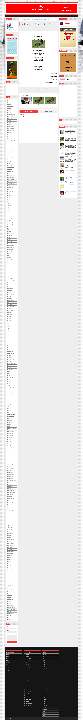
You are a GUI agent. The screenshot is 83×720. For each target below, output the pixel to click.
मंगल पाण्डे (45, 689)
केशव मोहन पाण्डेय (10, 187)
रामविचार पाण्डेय (10, 508)
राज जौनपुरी (10, 484)
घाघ (8, 216)
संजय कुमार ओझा (10, 557)
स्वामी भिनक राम (10, 605)
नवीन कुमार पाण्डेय (10, 351)
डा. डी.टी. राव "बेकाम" (11, 263)
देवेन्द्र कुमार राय (10, 334)
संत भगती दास (10, 569)
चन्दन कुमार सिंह (10, 222)
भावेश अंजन (10, 420)
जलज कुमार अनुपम (11, 247)
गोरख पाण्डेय (10, 214)
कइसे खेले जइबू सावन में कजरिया (70, 137)
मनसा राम (9, 439)
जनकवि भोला (10, 243)
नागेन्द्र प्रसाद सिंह (11, 353)
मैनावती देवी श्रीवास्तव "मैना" (12, 464)
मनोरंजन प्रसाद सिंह (11, 443)
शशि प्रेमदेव (10, 547)
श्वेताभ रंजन (10, 555)
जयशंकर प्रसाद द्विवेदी (11, 245)
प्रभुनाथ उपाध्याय (10, 381)
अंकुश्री (9, 100)
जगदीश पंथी (10, 237)
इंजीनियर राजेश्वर (10, 155)
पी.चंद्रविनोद (10, 371)
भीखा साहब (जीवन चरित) (69, 144)
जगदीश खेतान (10, 235)
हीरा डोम (9, 617)
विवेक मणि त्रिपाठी (10, 533)
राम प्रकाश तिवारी (10, 494)
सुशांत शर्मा (9, 597)
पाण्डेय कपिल (10, 369)
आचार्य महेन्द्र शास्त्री (11, 138)
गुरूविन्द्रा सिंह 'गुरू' (11, 205)
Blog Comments (30, 111)
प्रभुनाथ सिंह (10, 385)
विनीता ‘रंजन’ (10, 531)
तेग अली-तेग (10, 308)
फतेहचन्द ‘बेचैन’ (10, 397)
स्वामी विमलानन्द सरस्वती (11, 607)
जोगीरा (45, 670)
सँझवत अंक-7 (67, 163)
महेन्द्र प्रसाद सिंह (10, 451)
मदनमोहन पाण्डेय (10, 437)
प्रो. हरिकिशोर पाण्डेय (11, 395)
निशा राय (9, 355)
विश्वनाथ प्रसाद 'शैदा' (11, 539)
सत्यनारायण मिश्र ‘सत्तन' (11, 579)
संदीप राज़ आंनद (10, 575)
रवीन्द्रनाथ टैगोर (10, 476)
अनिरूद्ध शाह (10, 110)
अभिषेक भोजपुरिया (10, 116)
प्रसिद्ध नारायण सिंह (11, 391)
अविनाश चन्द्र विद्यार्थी (11, 128)
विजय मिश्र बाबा (10, 525)
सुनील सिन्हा (10, 591)
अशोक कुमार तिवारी (11, 130)
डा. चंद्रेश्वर (10, 261)
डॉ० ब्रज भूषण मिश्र (11, 302)
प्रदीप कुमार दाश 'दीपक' (11, 377)
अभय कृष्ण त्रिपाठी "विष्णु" (12, 114)
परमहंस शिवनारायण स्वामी (11, 363)
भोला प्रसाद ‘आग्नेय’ (11, 431)
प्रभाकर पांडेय (10, 379)
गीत (44, 658)
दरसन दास (9, 312)
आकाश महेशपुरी (10, 136)
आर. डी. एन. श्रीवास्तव (11, 148)
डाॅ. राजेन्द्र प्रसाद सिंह (11, 271)
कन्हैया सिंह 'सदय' (10, 171)
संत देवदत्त (9, 567)
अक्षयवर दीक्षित (10, 104)
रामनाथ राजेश (10, 500)
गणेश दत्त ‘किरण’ (10, 195)
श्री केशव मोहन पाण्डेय (10, 31)
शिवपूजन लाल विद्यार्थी (11, 549)
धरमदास (9, 337)
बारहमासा (45, 683)
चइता (44, 662)
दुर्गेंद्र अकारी (10, 326)
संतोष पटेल (9, 573)
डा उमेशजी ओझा (10, 257)
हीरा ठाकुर (9, 615)
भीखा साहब (9, 426)
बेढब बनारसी (10, 408)
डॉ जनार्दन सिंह (10, 278)
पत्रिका (45, 678)
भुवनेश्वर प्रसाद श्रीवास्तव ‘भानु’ (11, 429)
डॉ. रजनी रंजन (10, 290)
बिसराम (9, 406)
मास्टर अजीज (10, 455)
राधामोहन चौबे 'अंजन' (11, 490)
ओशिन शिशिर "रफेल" (11, 163)
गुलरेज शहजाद (10, 207)
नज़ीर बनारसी (10, 343)
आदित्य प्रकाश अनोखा (11, 146)
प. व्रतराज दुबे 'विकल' (11, 359)
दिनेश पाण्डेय (10, 316)
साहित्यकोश (69, 1)
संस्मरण (26, 1)
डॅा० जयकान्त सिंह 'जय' (11, 273)
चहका (45, 666)
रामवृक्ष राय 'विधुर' (10, 510)
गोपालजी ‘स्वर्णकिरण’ (11, 211)
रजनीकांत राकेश (10, 472)
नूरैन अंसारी (10, 357)
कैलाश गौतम (10, 189)
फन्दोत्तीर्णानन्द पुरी (10, 398)
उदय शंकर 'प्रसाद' (11, 159)
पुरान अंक (48, 1)
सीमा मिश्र (9, 587)
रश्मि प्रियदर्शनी (10, 478)
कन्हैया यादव (10, 169)
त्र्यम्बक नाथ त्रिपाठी (11, 310)
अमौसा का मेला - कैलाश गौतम (70, 184)
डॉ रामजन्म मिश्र (10, 286)
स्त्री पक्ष (45, 713)
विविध (44, 701)
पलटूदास (9, 367)
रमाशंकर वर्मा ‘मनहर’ (11, 474)
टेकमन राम (9, 255)
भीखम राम (9, 424)
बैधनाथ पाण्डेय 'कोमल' (11, 414)
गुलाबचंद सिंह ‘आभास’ (11, 209)
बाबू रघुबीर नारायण (10, 404)
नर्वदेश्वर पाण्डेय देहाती (11, 349)
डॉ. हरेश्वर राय (10, 298)
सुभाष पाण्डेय (10, 593)
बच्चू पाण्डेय (9, 400)
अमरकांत (9, 120)
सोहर (44, 711)
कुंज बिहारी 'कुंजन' (10, 181)
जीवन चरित (17, 1)
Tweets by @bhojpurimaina (65, 122)
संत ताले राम (10, 565)
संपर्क (65, 1)
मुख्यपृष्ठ (7, 1)
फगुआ (45, 681)
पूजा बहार (9, 373)
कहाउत (35, 1)
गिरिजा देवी (9, 201)
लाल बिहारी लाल (10, 523)
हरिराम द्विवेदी (10, 611)
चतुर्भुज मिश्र (10, 220)
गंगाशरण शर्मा (10, 193)
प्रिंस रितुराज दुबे (10, 393)
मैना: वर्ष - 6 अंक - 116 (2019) (70, 150)
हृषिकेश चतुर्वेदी (10, 619)
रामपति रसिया (10, 504)
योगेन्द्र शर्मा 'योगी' (10, 468)
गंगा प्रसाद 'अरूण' (11, 191)
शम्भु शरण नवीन (10, 545)
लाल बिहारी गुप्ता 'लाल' (11, 521)
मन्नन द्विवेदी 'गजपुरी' (11, 445)
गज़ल (44, 660)
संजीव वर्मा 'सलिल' (10, 559)
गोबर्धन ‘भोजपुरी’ (10, 212)
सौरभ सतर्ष (9, 603)
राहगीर (9, 514)
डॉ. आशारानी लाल (10, 288)
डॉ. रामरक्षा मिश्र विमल (11, 292)
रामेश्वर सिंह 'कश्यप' (11, 512)
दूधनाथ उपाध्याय (10, 330)
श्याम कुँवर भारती (10, 553)
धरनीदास (9, 336)
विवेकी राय (9, 537)
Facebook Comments (48, 111)
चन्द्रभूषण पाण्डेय (10, 224)
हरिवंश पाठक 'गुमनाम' (11, 613)
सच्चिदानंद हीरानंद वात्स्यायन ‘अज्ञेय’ (11, 578)
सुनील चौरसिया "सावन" (11, 589)
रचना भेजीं (60, 1)
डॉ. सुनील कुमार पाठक (11, 294)
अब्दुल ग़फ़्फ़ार (10, 112)
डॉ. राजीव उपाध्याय (9, 23)
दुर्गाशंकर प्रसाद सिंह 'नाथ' (12, 324)
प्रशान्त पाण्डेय (10, 389)
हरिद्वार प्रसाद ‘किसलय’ (11, 609)
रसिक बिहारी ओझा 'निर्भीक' (12, 480)
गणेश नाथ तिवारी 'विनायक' (12, 197)
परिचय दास (9, 365)
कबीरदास (9, 173)
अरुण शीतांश (10, 124)
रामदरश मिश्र (10, 496)
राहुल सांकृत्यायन (10, 516)
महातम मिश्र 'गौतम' (11, 447)
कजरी (45, 654)
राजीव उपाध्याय (10, 486)
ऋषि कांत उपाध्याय (11, 161)
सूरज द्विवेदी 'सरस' (10, 599)
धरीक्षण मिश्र (10, 339)
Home (22, 19)
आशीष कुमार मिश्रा (11, 149)
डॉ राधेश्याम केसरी (10, 284)
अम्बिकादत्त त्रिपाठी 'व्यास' (12, 122)
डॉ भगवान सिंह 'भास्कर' (11, 282)
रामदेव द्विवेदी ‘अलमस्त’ (11, 498)
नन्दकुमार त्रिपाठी (10, 345)
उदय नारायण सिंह (10, 157)
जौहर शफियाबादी (10, 253)
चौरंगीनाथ (9, 231)
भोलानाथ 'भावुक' (10, 433)
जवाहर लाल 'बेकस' (11, 249)
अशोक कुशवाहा (10, 134)
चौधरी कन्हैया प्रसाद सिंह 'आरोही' (11, 229)
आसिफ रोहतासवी (10, 153)
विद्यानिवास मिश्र (10, 529)
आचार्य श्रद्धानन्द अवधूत (11, 140)
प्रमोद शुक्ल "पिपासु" (11, 387)
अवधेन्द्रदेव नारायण (11, 126)
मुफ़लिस (9, 460)
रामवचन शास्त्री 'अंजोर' (11, 506)
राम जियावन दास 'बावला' (11, 492)
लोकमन (75, 1)
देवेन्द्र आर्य (9, 332)
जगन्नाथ (9, 239)
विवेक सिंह (9, 535)
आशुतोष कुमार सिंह (11, 151)
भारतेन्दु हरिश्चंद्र (10, 418)
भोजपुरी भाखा (46, 687)
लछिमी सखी (10, 518)
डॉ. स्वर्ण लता (10, 296)
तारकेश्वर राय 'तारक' (11, 306)
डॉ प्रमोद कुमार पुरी (11, 280)
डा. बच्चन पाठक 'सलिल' (11, 265)
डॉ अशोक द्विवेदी (10, 274)
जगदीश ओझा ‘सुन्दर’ (11, 233)
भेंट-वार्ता (40, 1)
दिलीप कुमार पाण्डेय (11, 320)
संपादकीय (12, 1)
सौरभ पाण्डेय (10, 601)
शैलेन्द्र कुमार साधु (11, 551)
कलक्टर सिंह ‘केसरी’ (11, 177)
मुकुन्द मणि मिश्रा (10, 458)
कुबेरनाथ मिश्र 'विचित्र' (11, 183)
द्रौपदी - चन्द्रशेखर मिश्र (69, 130)
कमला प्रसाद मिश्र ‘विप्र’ (11, 175)
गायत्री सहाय (10, 199)
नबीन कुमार (9, 347)
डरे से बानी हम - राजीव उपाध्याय (70, 170)
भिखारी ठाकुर (10, 422)
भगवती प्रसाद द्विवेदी (11, 416)
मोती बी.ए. (9, 466)
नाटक (31, 1)
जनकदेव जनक (10, 241)
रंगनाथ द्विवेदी (10, 470)
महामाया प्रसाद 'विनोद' (11, 449)
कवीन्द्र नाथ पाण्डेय (11, 179)
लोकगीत (45, 699)
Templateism (31, 718)
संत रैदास (9, 571)
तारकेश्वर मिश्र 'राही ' (11, 304)
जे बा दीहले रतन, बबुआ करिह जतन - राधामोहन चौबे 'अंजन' (42, 19)
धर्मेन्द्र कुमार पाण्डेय (11, 341)
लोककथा (45, 697)
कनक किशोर (10, 165)
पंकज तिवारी (10, 361)
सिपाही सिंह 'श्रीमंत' (11, 585)
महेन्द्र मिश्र (10, 453)
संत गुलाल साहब (10, 561)
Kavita (32, 19)
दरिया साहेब (10, 314)
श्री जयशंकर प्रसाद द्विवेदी (10, 29)
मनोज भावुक (10, 441)
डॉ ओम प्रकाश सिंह (11, 276)
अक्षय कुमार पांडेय (10, 102)
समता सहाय (10, 581)
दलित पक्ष (45, 672)
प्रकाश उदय (10, 375)
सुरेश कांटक (10, 595)
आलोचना (45, 652)
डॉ (10, 27)
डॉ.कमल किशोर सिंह (11, 300)
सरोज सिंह (9, 583)
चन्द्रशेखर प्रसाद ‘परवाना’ (12, 226)
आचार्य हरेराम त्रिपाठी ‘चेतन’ (12, 142)
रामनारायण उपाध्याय (11, 502)
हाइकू (44, 715)
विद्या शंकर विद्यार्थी (10, 527)
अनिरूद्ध (9, 108)
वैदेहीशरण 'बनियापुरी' (11, 543)
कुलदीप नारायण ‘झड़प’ (11, 185)
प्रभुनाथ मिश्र (10, 383)
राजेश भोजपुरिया (10, 488)
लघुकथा (45, 695)
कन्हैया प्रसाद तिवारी (11, 167)
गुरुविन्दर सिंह (10, 203)
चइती (44, 664)
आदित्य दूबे (9, 144)
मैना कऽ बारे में (54, 1)
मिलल (44, 1)
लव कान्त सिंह (10, 519)
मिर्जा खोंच (9, 456)
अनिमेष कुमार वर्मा (10, 106)
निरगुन (45, 676)
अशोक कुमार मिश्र (11, 132)
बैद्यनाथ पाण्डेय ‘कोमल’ (11, 412)
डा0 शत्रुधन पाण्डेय (11, 269)
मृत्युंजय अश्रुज (10, 462)
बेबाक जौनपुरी (10, 410)
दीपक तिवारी (10, 322)
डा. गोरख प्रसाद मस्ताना (11, 259)
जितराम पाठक (10, 251)
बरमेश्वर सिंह (10, 402)
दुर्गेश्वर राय (9, 328)
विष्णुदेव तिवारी (10, 541)
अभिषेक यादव (10, 118)
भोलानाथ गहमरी (10, 435)
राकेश (9, 482)
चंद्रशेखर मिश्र (10, 218)
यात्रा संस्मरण (46, 693)
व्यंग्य (22, 1)
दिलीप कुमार (10, 318)
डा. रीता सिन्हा (10, 267)
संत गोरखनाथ (10, 563)
